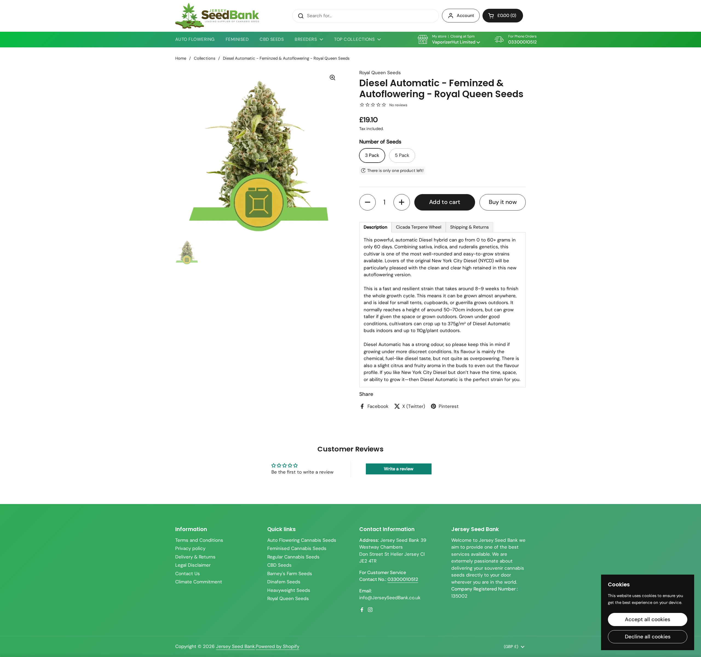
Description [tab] (375, 227)
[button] (502, 15)
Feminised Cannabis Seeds (296, 548)
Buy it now (503, 202)
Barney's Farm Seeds (289, 573)
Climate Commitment (198, 582)
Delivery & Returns (195, 557)
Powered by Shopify (277, 646)
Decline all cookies (648, 636)
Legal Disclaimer (193, 565)
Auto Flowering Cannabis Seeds (301, 540)
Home (180, 58)
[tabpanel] (442, 310)
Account (465, 15)
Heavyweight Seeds (288, 590)
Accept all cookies (647, 619)
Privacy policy (190, 548)
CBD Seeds (279, 565)
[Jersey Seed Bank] (217, 16)
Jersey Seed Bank (235, 646)
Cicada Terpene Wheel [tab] (418, 227)
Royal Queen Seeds (288, 598)
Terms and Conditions (199, 540)
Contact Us (187, 573)
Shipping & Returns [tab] (469, 227)
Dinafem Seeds (283, 582)
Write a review (398, 469)
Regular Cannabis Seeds (293, 557)
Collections (204, 58)
